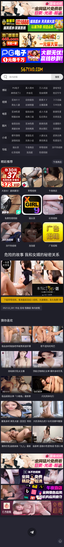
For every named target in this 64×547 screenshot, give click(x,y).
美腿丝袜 (16, 128)
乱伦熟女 (43, 116)
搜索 (57, 76)
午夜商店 (29, 147)
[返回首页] (60, 541)
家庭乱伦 (29, 135)
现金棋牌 (43, 93)
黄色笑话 (43, 140)
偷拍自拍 (29, 111)
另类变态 (57, 116)
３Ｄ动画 (57, 99)
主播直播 (43, 104)
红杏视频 (16, 152)
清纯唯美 (29, 128)
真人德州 (29, 87)
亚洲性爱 (16, 111)
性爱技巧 (57, 140)
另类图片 (57, 128)
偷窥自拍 (16, 123)
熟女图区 (43, 128)
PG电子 (15, 87)
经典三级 (29, 116)
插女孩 (16, 147)
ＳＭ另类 (57, 104)
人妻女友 (43, 135)
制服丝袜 (16, 116)
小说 (4, 137)
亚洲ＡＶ (16, 99)
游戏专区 (57, 87)
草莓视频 (43, 147)
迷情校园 (16, 140)
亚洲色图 (29, 123)
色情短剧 (43, 152)
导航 (4, 149)
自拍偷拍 (29, 99)
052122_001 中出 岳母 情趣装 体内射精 (21, 307)
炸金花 (29, 93)
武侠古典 (57, 135)
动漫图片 (57, 123)
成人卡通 (43, 111)
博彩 (4, 90)
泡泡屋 (29, 152)
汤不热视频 (57, 147)
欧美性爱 (57, 111)
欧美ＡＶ (43, 99)
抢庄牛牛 (57, 93)
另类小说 (29, 140)
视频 (4, 102)
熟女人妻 (16, 104)
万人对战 (43, 87)
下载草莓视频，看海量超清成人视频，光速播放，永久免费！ (32, 299)
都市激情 (16, 135)
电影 (4, 113)
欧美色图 (43, 123)
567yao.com (32, 69)
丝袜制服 (29, 104)
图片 (4, 125)
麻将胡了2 (16, 93)
